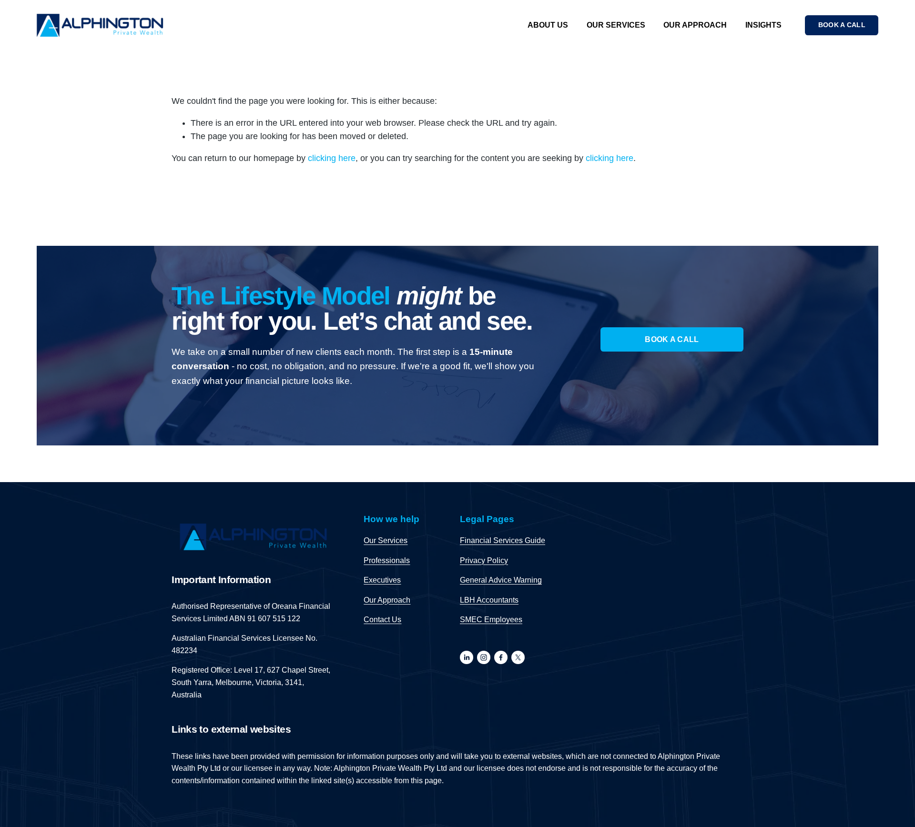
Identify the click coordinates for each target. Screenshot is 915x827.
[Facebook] (501, 657)
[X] (518, 657)
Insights (763, 25)
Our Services (616, 25)
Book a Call (672, 339)
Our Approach (695, 25)
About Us (548, 25)
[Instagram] (483, 657)
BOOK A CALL (841, 25)
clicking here (332, 158)
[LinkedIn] (466, 657)
